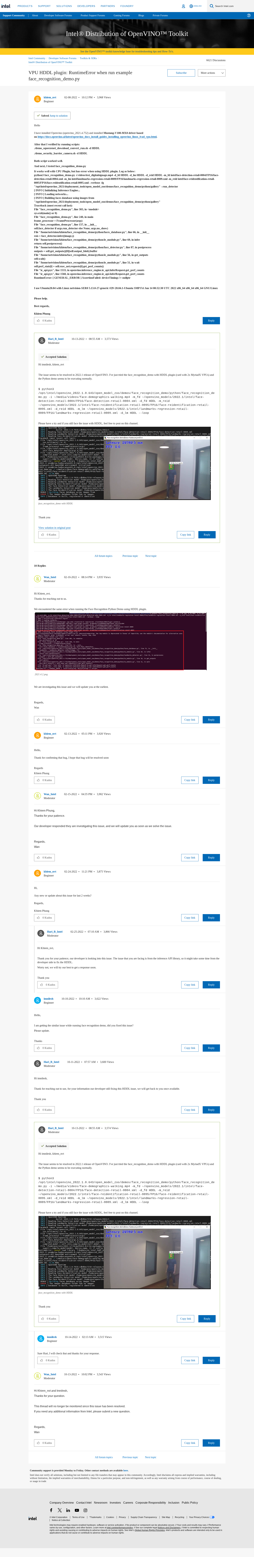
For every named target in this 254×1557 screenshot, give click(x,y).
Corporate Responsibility (151, 1511)
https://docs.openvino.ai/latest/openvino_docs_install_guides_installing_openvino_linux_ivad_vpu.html (107, 137)
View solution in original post (56, 532)
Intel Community (37, 58)
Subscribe (181, 73)
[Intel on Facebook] (51, 1519)
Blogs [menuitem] (148, 15)
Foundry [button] (122, 6)
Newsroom (101, 1511)
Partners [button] (104, 6)
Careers (129, 1511)
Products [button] (25, 6)
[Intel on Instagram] (85, 1519)
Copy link (185, 539)
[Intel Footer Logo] (33, 1527)
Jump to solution (56, 115)
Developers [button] (83, 6)
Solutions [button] (62, 6)
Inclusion (174, 1511)
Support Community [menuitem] (14, 15)
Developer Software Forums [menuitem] (60, 15)
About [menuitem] (36, 15)
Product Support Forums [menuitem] (97, 15)
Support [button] (43, 6)
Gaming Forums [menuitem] (128, 15)
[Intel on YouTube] (77, 1519)
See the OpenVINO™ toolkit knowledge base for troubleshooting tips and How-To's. (127, 51)
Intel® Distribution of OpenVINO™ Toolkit (50, 62)
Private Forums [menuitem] (168, 15)
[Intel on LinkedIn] (68, 1519)
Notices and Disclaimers (168, 1536)
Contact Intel (84, 1511)
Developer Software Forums (65, 58)
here (128, 1479)
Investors (116, 1511)
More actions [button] (209, 73)
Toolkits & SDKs (92, 58)
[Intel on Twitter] (60, 1519)
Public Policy (190, 1511)
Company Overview (62, 1511)
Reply (211, 324)
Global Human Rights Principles (148, 1539)
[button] (218, 98)
